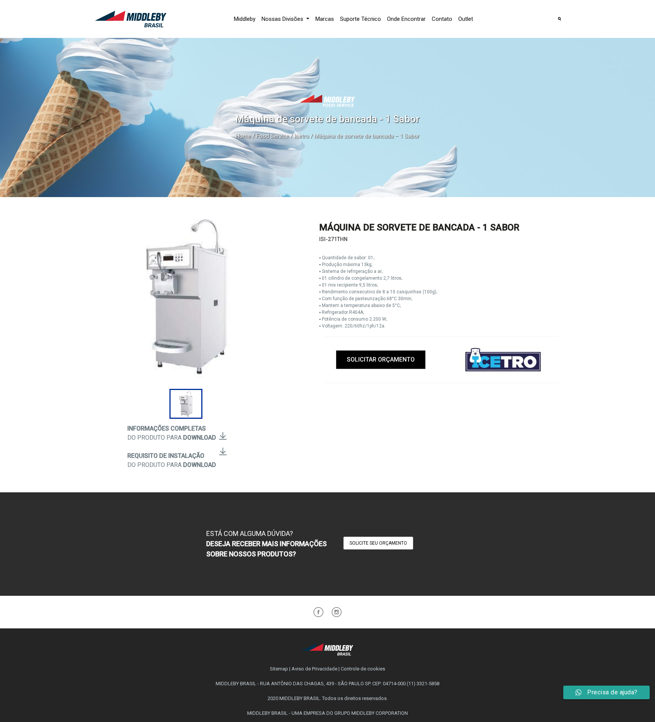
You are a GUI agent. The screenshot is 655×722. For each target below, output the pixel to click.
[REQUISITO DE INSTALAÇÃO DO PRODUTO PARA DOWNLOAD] (223, 447)
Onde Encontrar (406, 19)
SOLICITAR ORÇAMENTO (381, 359)
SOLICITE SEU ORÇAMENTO (378, 543)
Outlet (465, 19)
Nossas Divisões (283, 19)
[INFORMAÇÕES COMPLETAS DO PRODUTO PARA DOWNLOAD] (223, 431)
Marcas (324, 19)
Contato (442, 19)
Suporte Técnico (360, 19)
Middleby (244, 19)
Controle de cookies (363, 669)
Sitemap (279, 669)
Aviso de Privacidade (314, 669)
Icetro (301, 136)
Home (243, 136)
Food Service (272, 136)
